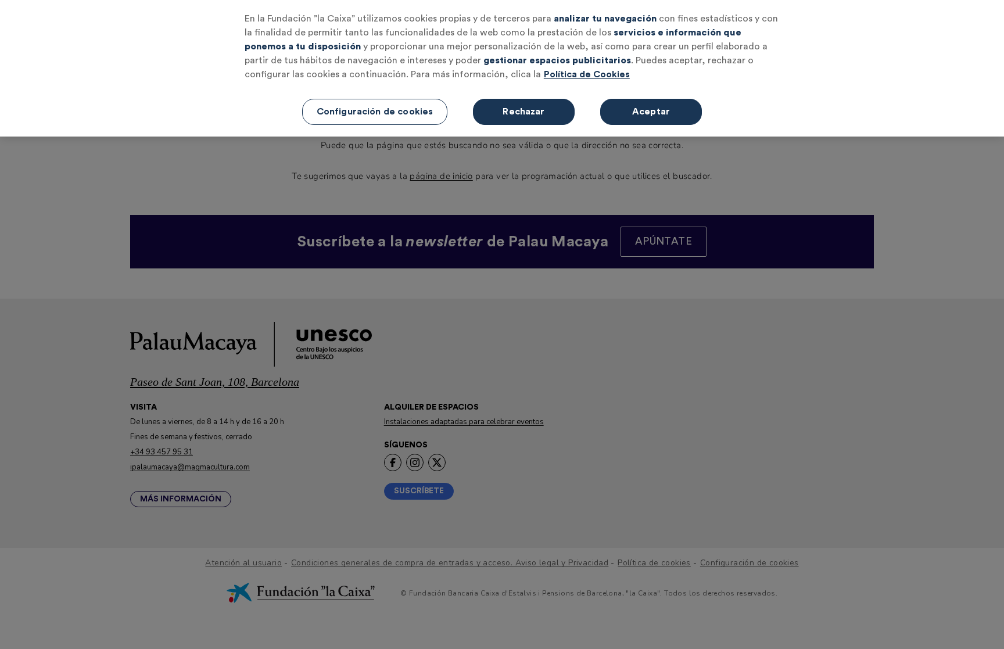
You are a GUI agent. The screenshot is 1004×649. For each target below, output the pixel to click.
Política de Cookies (587, 74)
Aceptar (651, 111)
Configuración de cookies (375, 111)
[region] (502, 68)
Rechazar (523, 111)
